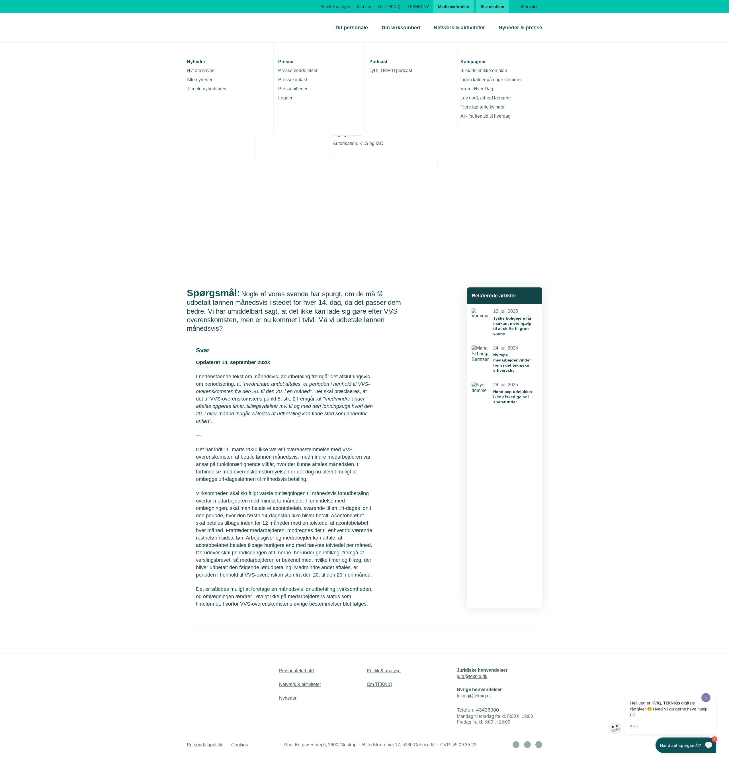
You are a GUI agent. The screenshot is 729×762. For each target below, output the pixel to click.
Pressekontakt (292, 79)
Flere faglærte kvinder (482, 107)
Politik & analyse (335, 6)
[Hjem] (210, 27)
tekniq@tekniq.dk (474, 695)
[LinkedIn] (516, 744)
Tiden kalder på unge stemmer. (491, 79)
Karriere (364, 6)
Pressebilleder (293, 88)
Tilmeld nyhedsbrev (206, 88)
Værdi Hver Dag (476, 88)
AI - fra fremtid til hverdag (485, 116)
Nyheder (287, 698)
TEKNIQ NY (418, 6)
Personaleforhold (296, 670)
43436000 (487, 710)
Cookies (239, 744)
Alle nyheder (199, 79)
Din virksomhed (401, 27)
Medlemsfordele (453, 6)
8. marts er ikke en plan (483, 70)
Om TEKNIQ (389, 6)
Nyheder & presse (520, 27)
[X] (538, 744)
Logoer (285, 97)
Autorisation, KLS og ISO (358, 143)
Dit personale (351, 27)
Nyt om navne (201, 70)
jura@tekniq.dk (472, 676)
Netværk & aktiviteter (459, 27)
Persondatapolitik (204, 744)
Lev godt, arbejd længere (485, 97)
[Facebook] (527, 744)
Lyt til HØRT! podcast (390, 70)
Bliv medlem (492, 6)
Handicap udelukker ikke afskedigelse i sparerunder (512, 396)
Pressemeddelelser (298, 70)
